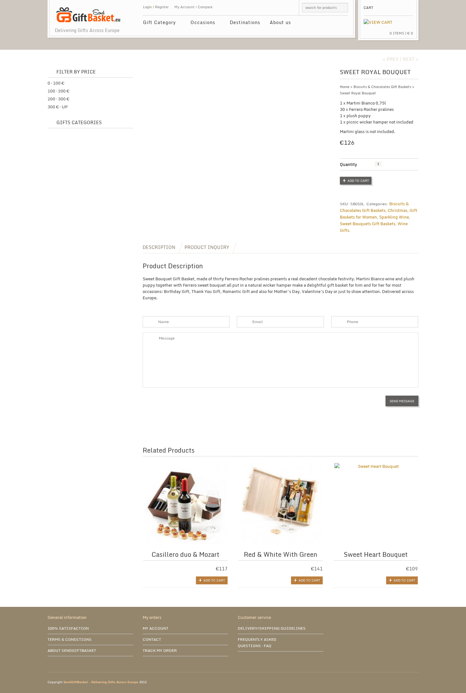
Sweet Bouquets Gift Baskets (367, 223)
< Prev (390, 59)
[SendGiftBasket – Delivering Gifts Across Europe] (88, 11)
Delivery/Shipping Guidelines (272, 628)
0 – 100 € (56, 83)
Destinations (245, 22)
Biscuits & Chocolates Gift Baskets (382, 87)
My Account (184, 7)
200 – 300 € (58, 99)
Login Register (156, 7)
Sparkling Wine (394, 216)
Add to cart (358, 180)
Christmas (397, 210)
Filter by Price (76, 72)
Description (159, 247)
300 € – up (58, 107)
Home (344, 87)
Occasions (200, 23)
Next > (410, 59)
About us (280, 22)
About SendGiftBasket (72, 650)
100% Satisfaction (68, 628)
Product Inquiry (206, 247)
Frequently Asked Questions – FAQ (257, 642)
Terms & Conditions (70, 639)
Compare (205, 7)
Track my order (160, 650)
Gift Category (157, 23)
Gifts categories (79, 122)
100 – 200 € (58, 91)
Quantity (348, 164)
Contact (152, 639)
